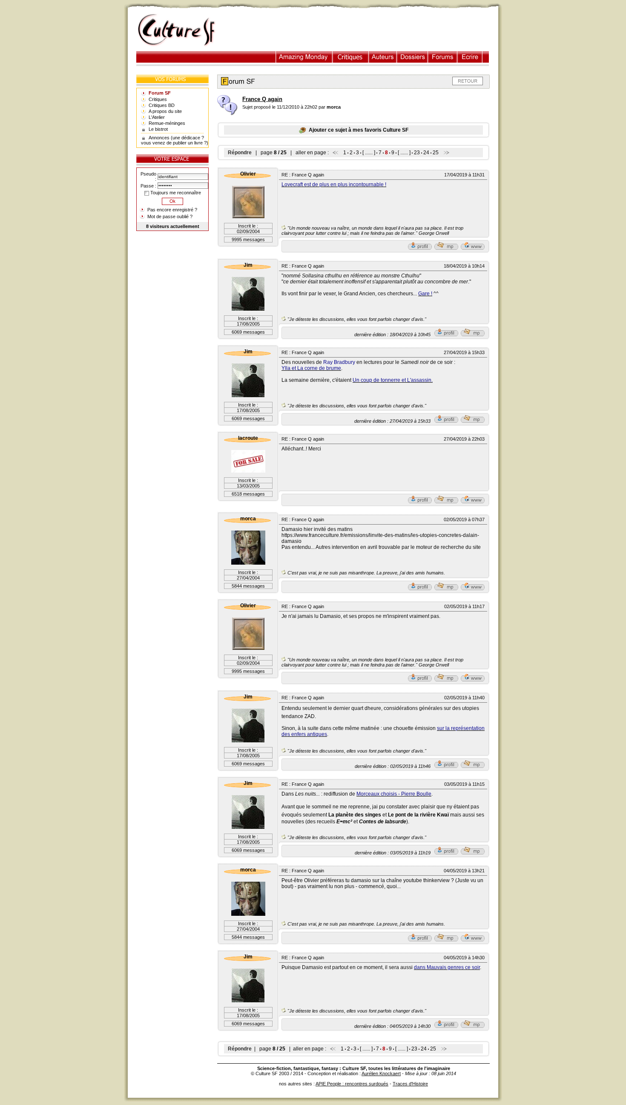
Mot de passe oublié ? (169, 216)
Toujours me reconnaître (175, 192)
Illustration (304, 57)
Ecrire (469, 57)
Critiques (351, 57)
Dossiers (412, 57)
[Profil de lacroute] (420, 501)
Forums (442, 57)
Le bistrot (158, 129)
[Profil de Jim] (446, 334)
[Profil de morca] (420, 588)
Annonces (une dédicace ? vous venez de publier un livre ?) (174, 140)
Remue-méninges (167, 123)
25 (436, 153)
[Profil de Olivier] (420, 248)
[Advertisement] (361, 30)
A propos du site (165, 111)
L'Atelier (157, 117)
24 (426, 153)
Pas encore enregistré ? (172, 209)
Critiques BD (162, 105)
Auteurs (383, 57)
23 (417, 153)
